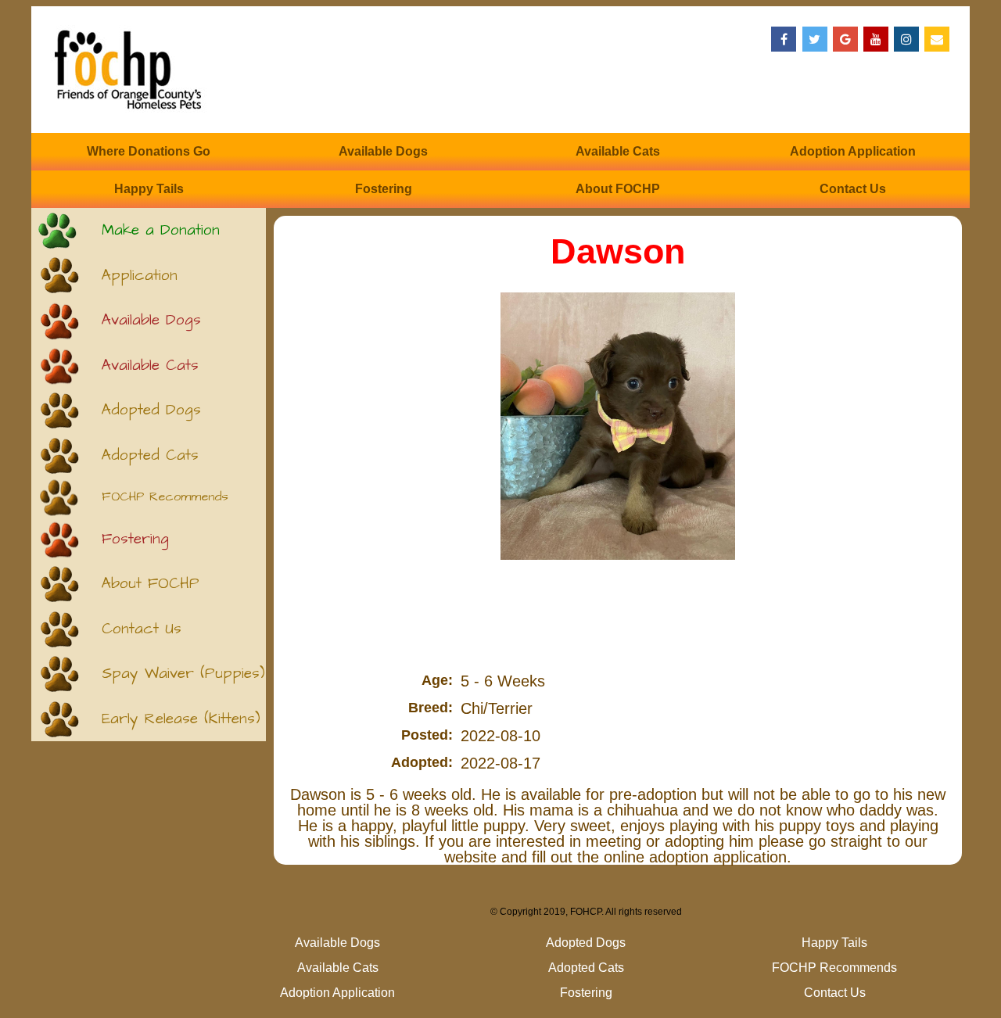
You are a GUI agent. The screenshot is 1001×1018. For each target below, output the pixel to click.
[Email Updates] (936, 39)
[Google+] (845, 39)
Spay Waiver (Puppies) (183, 673)
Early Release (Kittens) (181, 718)
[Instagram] (906, 39)
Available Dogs (383, 151)
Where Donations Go (148, 151)
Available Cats (618, 151)
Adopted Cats (150, 455)
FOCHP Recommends (165, 497)
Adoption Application (853, 151)
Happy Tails (149, 188)
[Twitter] (814, 39)
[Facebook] (783, 39)
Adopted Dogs (151, 410)
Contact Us (853, 188)
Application (140, 275)
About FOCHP (618, 188)
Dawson (618, 251)
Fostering (383, 188)
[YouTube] (875, 39)
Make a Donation (161, 230)
